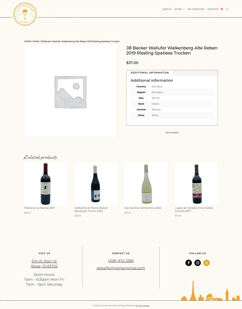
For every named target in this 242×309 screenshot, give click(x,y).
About (166, 9)
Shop (178, 9)
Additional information (150, 72)
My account (196, 9)
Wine (36, 41)
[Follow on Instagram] (197, 263)
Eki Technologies (143, 306)
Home (27, 41)
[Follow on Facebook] (188, 263)
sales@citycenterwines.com (121, 268)
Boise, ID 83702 (44, 266)
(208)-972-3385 (121, 260)
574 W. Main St (44, 261)
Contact (213, 9)
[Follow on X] (206, 263)
